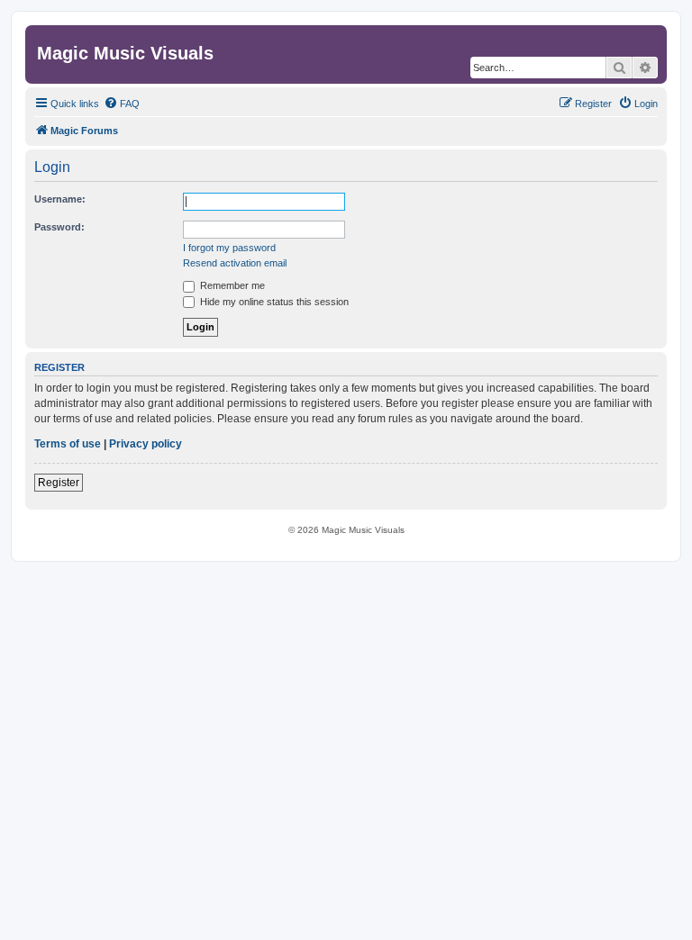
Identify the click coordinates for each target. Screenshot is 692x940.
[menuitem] (122, 103)
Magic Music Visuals (125, 53)
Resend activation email (235, 263)
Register (58, 482)
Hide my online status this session (273, 301)
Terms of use (67, 444)
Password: (59, 226)
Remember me (231, 285)
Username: (60, 199)
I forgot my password (229, 247)
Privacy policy (145, 444)
